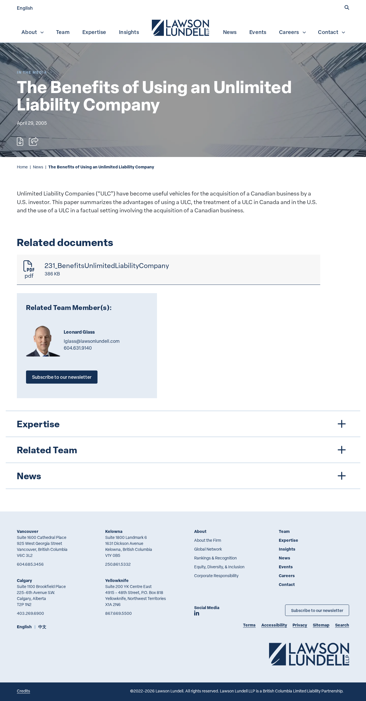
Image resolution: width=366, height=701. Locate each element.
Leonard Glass (79, 332)
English (25, 8)
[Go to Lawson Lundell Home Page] (309, 654)
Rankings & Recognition (215, 558)
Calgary (24, 580)
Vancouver (27, 531)
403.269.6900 (30, 613)
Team (62, 32)
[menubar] (183, 27)
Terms (249, 625)
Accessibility (274, 625)
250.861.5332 (118, 564)
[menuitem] (181, 27)
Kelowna (113, 531)
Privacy (300, 625)
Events (257, 32)
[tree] (183, 450)
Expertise (94, 32)
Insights (129, 32)
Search (342, 625)
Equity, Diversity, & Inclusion (219, 566)
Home (22, 167)
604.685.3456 (30, 564)
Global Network (208, 549)
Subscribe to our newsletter (62, 377)
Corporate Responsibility (216, 575)
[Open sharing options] (33, 141)
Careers (289, 32)
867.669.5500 (118, 613)
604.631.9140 (78, 348)
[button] (347, 7)
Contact (328, 32)
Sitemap (321, 625)
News (230, 32)
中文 (42, 627)
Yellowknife (117, 580)
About (29, 32)
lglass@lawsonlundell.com (92, 341)
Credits (23, 691)
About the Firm (207, 540)
